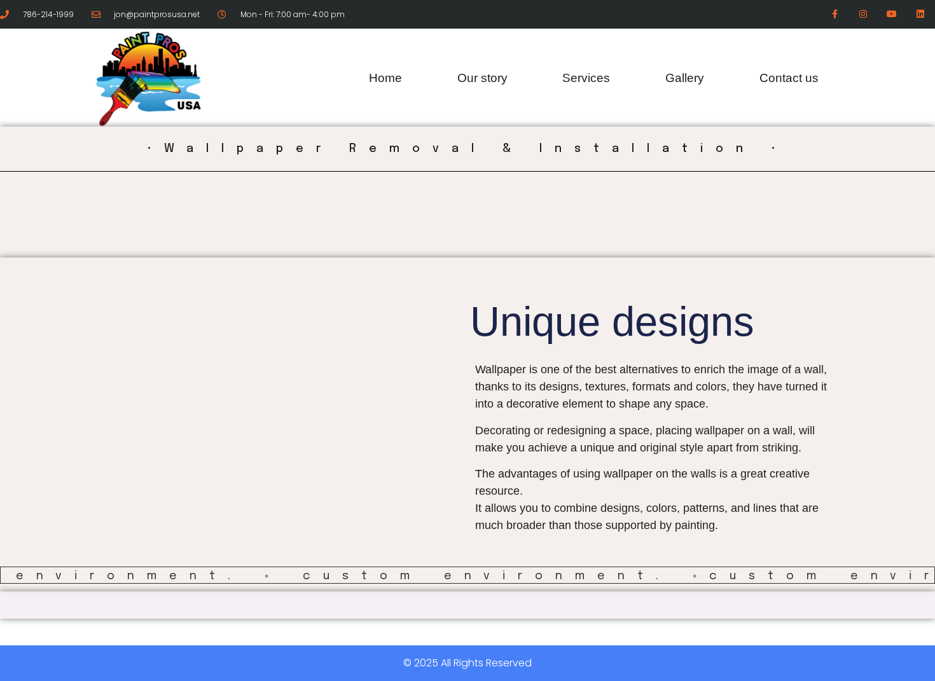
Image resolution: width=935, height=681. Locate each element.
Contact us (789, 78)
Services (586, 78)
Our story (482, 78)
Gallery (684, 78)
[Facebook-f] (835, 14)
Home (385, 78)
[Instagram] (863, 14)
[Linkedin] (920, 14)
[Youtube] (892, 14)
